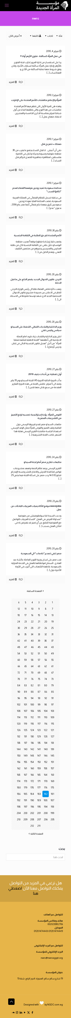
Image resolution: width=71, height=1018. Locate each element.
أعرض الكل (14, 35)
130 (32, 736)
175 (52, 787)
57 (39, 660)
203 (25, 813)
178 (32, 787)
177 (38, 787)
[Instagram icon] (17, 1012)
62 (45, 666)
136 (32, 743)
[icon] (13, 1012)
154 (32, 762)
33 (39, 634)
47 (25, 647)
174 (18, 781)
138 (18, 743)
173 (25, 781)
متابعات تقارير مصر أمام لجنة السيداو (42, 462)
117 (39, 723)
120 (18, 723)
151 (52, 762)
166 (32, 774)
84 (18, 685)
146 (45, 755)
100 (32, 704)
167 (25, 774)
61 (52, 666)
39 (39, 640)
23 (25, 621)
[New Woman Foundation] (52, 5)
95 (25, 698)
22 (32, 621)
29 (25, 628)
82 (32, 685)
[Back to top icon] (11, 1001)
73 (52, 679)
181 (52, 794)
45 (39, 647)
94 (32, 698)
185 (25, 794)
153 (39, 762)
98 (45, 704)
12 (19, 608)
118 (32, 723)
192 (18, 800)
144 (19, 749)
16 (32, 615)
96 (18, 698)
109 (52, 717)
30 (19, 628)
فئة (60, 35)
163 (52, 774)
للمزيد (11, 82)
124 (32, 730)
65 (25, 666)
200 (46, 813)
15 (39, 615)
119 (25, 723)
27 (39, 628)
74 (45, 679)
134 (45, 743)
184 (32, 794)
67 (52, 672)
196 (32, 806)
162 (18, 768)
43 (52, 647)
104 (46, 711)
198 (19, 806)
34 (32, 634)
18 (18, 615)
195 (39, 806)
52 (32, 653)
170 (45, 781)
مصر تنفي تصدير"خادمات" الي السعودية (41, 553)
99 (39, 704)
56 (46, 660)
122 (45, 730)
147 (39, 755)
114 (18, 717)
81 (39, 685)
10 (32, 608)
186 (18, 794)
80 (45, 685)
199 (52, 813)
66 (19, 666)
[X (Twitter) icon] (28, 1012)
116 (45, 723)
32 (46, 634)
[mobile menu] (7, 5)
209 (25, 819)
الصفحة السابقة (34, 591)
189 (39, 800)
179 (25, 787)
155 (25, 762)
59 (25, 660)
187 (52, 800)
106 (32, 711)
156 (18, 762)
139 (52, 749)
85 (52, 691)
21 (39, 621)
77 (25, 679)
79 (52, 685)
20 (45, 621)
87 (39, 691)
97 (52, 704)
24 (18, 621)
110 (45, 717)
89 (25, 691)
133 (52, 743)
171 (39, 781)
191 (25, 800)
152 (45, 762)
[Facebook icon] (32, 1012)
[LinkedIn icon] (20, 1012)
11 (25, 608)
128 (46, 736)
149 (25, 755)
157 (52, 768)
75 (39, 679)
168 (18, 774)
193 (52, 806)
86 (45, 691)
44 (45, 647)
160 (32, 768)
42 (18, 640)
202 (32, 813)
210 (18, 819)
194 (46, 806)
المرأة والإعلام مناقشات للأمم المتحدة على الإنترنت (36, 100)
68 (45, 672)
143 (25, 749)
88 (32, 691)
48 (18, 647)
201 (39, 813)
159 (39, 768)
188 (46, 800)
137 (25, 743)
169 (52, 781)
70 (32, 672)
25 (52, 628)
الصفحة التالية (36, 833)
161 (25, 768)
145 (52, 755)
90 (18, 691)
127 (52, 736)
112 (32, 717)
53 (25, 653)
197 (25, 806)
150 (18, 755)
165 (38, 774)
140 (46, 749)
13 (52, 615)
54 (18, 653)
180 (19, 787)
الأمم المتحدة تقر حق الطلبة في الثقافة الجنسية (37, 235)
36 (19, 634)
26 (45, 628)
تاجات (50, 35)
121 (52, 730)
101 (25, 704)
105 (39, 711)
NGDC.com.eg (55, 1004)
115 (52, 723)
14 (45, 615)
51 (39, 653)
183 (39, 794)
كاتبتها (35, 35)
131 (25, 736)
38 (45, 640)
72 (18, 672)
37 (52, 640)
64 (32, 666)
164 (45, 774)
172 (32, 781)
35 (25, 634)
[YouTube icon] (24, 1012)
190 (32, 800)
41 (25, 640)
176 (45, 787)
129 (39, 736)
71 (25, 672)
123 (38, 730)
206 (46, 819)
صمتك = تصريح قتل (51, 144)
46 (32, 647)
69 (39, 672)
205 (52, 819)
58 (32, 660)
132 (18, 736)
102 (18, 704)
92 (45, 698)
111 (39, 717)
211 (38, 826)
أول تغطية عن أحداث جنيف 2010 (44, 374)
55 (52, 660)
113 (25, 717)
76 (32, 679)
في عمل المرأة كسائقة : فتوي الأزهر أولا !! (40, 56)
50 (45, 653)
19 (52, 621)
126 (18, 730)
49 (52, 653)
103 (52, 711)
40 (32, 640)
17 (25, 615)
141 (39, 749)
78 (18, 679)
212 (32, 826)
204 (19, 813)
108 (19, 711)
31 (52, 634)
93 (39, 698)
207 (39, 819)
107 (25, 711)
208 (32, 819)
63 (39, 666)
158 (45, 768)
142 (32, 749)
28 (32, 628)
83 (25, 685)
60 (18, 660)
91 (52, 698)
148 (32, 755)
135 (39, 743)
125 (25, 730)
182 (46, 794)
